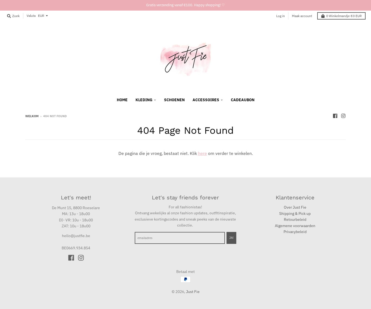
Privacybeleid (295, 231)
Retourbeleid (295, 219)
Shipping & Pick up (295, 213)
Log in (280, 16)
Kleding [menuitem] (144, 99)
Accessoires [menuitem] (206, 99)
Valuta (31, 16)
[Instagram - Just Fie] (343, 115)
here (202, 153)
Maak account (302, 16)
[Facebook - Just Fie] (335, 115)
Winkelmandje (344, 16)
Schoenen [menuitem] (174, 99)
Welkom (32, 116)
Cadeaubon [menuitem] (242, 99)
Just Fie (193, 291)
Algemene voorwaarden (295, 225)
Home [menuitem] (122, 99)
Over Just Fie (295, 207)
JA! (231, 238)
